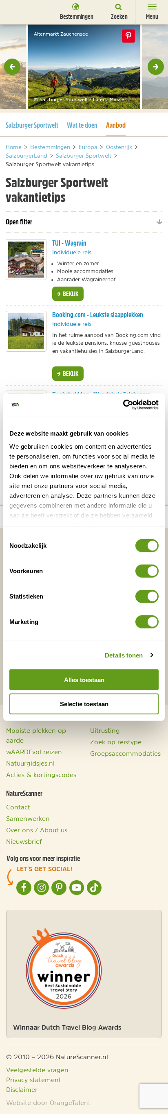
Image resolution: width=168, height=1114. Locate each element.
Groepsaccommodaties (125, 753)
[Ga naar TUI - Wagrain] (26, 259)
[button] (12, 67)
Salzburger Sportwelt (32, 125)
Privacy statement (33, 1079)
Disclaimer (22, 1089)
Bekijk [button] (70, 293)
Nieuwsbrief (24, 841)
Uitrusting (105, 730)
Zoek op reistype (115, 742)
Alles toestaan (84, 679)
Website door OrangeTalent (48, 1102)
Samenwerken (28, 818)
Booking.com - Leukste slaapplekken (97, 314)
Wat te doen (82, 125)
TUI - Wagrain (69, 243)
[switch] (147, 571)
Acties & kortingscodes (41, 774)
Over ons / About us (36, 830)
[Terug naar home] (21, 11)
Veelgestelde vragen (37, 1070)
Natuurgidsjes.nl (30, 763)
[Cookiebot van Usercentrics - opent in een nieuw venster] (123, 404)
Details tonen (124, 654)
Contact (18, 807)
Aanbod (116, 125)
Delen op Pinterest (128, 36)
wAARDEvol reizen (34, 751)
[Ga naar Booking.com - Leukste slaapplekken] (26, 331)
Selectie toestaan (84, 703)
